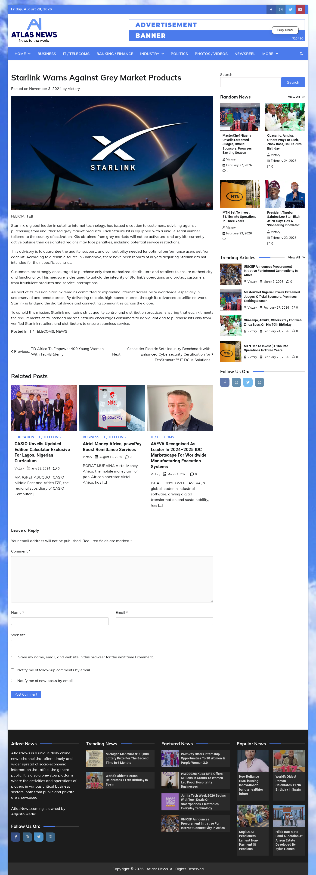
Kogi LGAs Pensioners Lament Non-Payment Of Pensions (248, 840)
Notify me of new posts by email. (45, 680)
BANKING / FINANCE (114, 53)
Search (226, 74)
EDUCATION (24, 437)
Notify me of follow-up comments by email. (54, 670)
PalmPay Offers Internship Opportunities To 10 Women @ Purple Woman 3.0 (203, 758)
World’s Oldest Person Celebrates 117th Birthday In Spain (127, 780)
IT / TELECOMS (76, 53)
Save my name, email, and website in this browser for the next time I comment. (86, 657)
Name (17, 612)
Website (18, 634)
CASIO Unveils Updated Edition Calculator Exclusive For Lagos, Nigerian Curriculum (42, 452)
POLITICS (179, 53)
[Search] (301, 53)
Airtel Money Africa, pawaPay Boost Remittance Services (112, 446)
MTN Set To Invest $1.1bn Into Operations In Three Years (239, 217)
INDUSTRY (149, 53)
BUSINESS (46, 53)
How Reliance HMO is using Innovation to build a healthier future (251, 785)
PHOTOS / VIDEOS (211, 53)
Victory (74, 88)
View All (294, 97)
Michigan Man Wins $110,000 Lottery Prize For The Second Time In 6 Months (127, 758)
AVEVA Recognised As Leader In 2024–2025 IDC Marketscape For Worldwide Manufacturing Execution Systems (178, 455)
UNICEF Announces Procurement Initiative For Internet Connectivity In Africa (271, 271)
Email (122, 612)
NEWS (61, 331)
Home (20, 53)
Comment (20, 551)
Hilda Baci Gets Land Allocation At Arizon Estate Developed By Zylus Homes (289, 840)
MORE (267, 53)
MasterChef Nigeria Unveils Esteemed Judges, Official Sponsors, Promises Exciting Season (237, 144)
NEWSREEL (245, 53)
